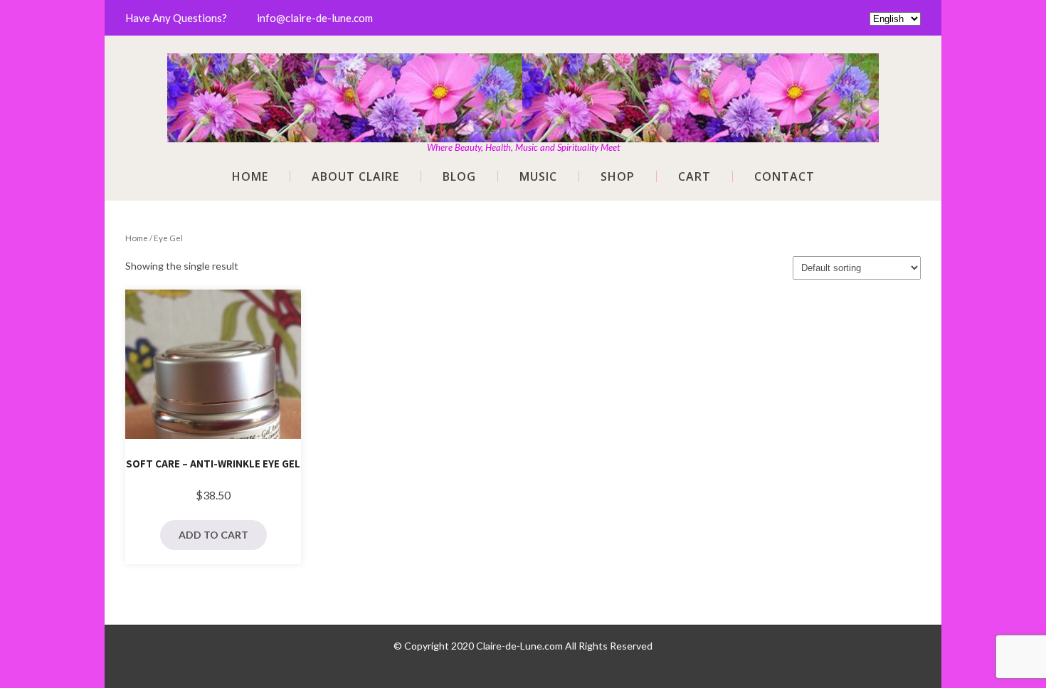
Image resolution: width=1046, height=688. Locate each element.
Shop (618, 176)
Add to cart (213, 535)
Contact (784, 176)
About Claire (355, 176)
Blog (459, 176)
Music (538, 176)
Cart (694, 176)
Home (250, 176)
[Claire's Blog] (523, 62)
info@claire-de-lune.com (315, 17)
